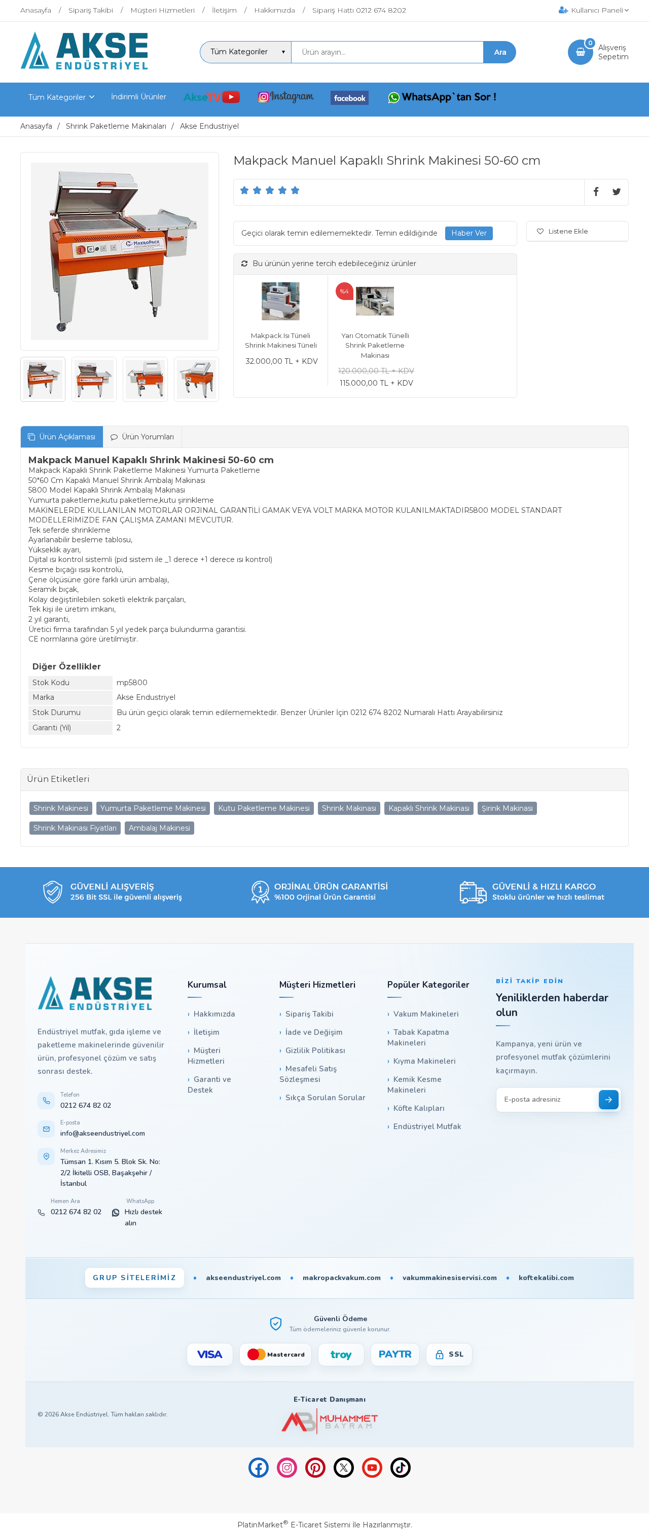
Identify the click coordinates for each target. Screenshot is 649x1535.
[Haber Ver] (469, 234)
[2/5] (251, 190)
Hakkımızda (214, 1014)
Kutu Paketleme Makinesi (264, 808)
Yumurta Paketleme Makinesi (153, 808)
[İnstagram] (285, 99)
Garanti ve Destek (209, 1084)
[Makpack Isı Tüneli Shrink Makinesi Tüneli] (280, 302)
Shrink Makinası (349, 808)
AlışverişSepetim (613, 52)
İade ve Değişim (314, 1032)
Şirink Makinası (507, 808)
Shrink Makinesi (60, 808)
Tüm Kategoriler (57, 97)
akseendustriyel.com (243, 1278)
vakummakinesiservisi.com (450, 1278)
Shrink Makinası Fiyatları (75, 828)
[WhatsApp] (442, 99)
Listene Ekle (568, 231)
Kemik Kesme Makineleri (414, 1084)
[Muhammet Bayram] (329, 1421)
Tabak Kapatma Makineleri (418, 1037)
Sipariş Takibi (309, 1014)
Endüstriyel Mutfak (427, 1126)
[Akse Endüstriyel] (84, 66)
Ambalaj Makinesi (159, 828)
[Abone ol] (609, 1099)
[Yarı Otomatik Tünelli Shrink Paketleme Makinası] (375, 302)
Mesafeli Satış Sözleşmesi (308, 1074)
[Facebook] (349, 100)
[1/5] (244, 190)
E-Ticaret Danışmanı (330, 1399)
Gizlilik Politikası (315, 1050)
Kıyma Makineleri (424, 1061)
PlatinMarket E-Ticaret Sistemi (293, 1524)
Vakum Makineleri (426, 1014)
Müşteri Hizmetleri (206, 1055)
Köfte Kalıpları (419, 1108)
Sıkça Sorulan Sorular (325, 1098)
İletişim (207, 1032)
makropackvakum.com (342, 1278)
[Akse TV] (211, 99)
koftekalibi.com (546, 1278)
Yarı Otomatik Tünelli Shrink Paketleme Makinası (375, 345)
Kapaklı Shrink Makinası (429, 808)
